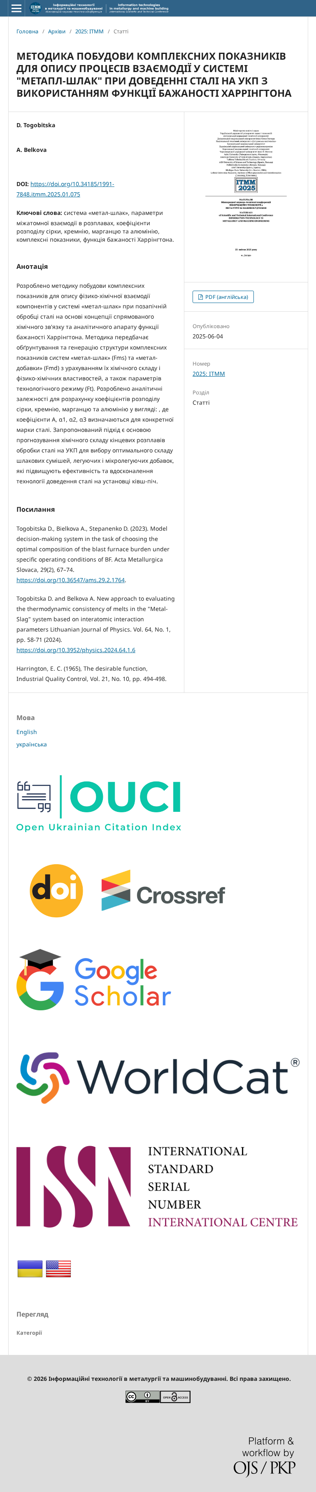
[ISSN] (158, 1225)
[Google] (93, 1008)
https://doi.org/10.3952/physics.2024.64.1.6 (75, 650)
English (26, 732)
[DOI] (128, 919)
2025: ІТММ (89, 31)
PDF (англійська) (226, 297)
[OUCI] (98, 830)
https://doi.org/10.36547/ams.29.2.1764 (70, 580)
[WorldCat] (158, 1115)
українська (31, 744)
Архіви (56, 31)
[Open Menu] (16, 8)
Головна (27, 31)
